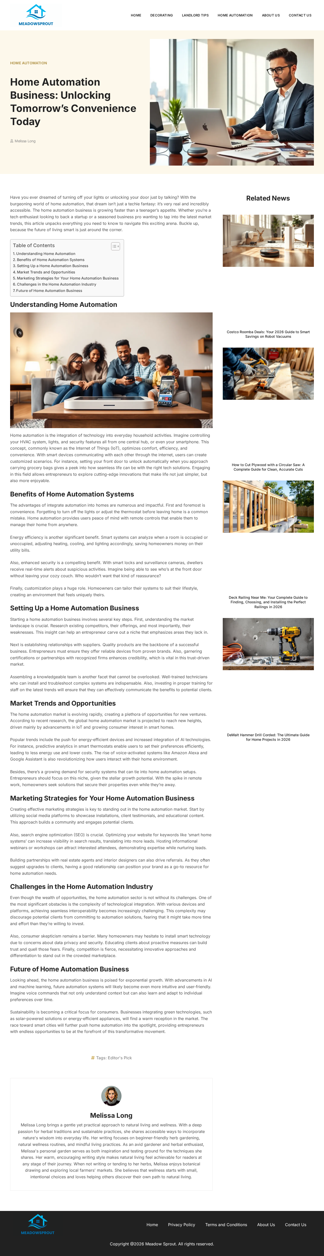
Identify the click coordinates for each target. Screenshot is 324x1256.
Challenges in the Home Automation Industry (56, 284)
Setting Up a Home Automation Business (52, 266)
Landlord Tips (195, 15)
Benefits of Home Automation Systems (51, 259)
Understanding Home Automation (45, 253)
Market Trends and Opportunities (46, 272)
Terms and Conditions (226, 1224)
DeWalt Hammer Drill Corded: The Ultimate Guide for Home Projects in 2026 (268, 737)
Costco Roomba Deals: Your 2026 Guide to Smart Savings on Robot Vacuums (268, 334)
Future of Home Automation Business (49, 290)
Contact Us (300, 15)
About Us (271, 15)
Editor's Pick (120, 1057)
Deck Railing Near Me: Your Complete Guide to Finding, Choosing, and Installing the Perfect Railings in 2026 (268, 602)
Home (136, 15)
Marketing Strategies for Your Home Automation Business (68, 278)
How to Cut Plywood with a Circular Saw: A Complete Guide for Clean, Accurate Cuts (268, 467)
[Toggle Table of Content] (113, 246)
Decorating (161, 15)
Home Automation (235, 15)
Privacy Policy (181, 1224)
